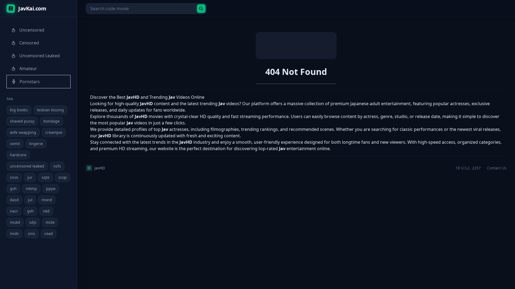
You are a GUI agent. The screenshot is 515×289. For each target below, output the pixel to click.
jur (29, 177)
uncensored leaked (27, 166)
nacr (14, 211)
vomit (15, 143)
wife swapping (23, 132)
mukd (15, 222)
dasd (14, 199)
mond (47, 199)
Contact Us (496, 167)
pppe (51, 188)
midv (14, 233)
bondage (51, 121)
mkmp (31, 188)
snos (14, 177)
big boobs (19, 109)
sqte (45, 177)
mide (50, 222)
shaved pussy (22, 121)
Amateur (28, 68)
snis (31, 233)
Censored (29, 43)
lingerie (36, 143)
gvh (13, 188)
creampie (53, 132)
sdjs (32, 222)
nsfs (57, 166)
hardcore (18, 154)
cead (48, 233)
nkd (46, 211)
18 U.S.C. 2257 (468, 167)
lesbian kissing (50, 109)
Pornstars (30, 82)
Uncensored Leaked (39, 56)
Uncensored (31, 30)
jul (30, 199)
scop (62, 177)
